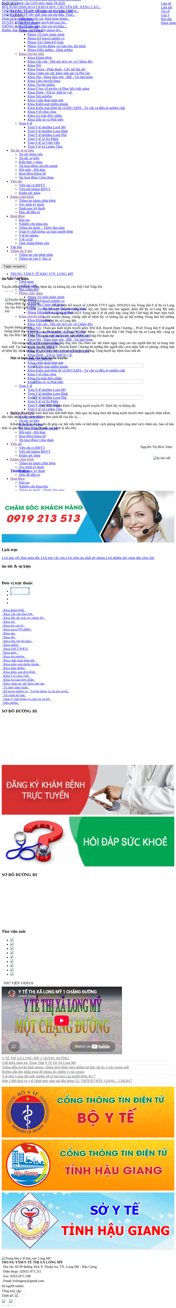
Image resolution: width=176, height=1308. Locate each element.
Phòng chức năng (31, 30)
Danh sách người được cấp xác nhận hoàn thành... (36, 5)
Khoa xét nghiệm (14, 656)
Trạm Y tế (25, 123)
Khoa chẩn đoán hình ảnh (19, 660)
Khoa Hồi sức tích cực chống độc (24, 618)
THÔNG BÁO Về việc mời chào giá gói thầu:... (34, 13)
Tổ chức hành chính (15, 687)
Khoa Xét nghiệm (39, 96)
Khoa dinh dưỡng (14, 668)
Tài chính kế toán (14, 695)
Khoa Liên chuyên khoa (43, 81)
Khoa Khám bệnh (39, 57)
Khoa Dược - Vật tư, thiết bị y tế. (50, 92)
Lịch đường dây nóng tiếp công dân (129, 558)
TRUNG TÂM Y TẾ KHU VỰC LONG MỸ (41, 274)
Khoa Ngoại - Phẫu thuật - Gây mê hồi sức (56, 69)
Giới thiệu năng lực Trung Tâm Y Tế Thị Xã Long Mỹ (39, 1063)
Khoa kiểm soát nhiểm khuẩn (21, 664)
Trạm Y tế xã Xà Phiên (42, 139)
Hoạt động (17, 216)
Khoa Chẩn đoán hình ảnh (45, 100)
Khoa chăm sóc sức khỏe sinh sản (24, 683)
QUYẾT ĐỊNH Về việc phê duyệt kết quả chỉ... (34, 9)
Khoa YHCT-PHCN (15, 648)
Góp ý (165, 15)
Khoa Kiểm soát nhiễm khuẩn (47, 104)
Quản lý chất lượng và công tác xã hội (27, 699)
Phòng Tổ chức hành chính (45, 34)
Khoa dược (10, 652)
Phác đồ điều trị (29, 212)
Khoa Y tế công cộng (41, 112)
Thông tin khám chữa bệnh (37, 200)
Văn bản (16, 247)
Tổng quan (26, 281)
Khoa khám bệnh (14, 610)
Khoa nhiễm (11, 645)
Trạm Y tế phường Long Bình (47, 131)
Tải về (165, 11)
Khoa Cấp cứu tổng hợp (18, 614)
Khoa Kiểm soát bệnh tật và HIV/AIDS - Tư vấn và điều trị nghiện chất (76, 108)
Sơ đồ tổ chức (28, 23)
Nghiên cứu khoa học (33, 224)
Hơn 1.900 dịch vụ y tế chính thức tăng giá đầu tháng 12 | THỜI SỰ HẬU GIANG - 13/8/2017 (67, 1081)
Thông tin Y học (21, 251)
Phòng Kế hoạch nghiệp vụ (46, 38)
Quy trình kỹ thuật (31, 204)
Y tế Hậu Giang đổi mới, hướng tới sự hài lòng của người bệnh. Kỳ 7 (49, 1076)
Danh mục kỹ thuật (32, 208)
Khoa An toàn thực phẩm (44, 115)
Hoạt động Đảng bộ (32, 173)
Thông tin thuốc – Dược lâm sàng (42, 227)
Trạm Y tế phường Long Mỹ (46, 127)
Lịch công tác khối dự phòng (85, 558)
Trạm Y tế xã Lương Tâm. (45, 146)
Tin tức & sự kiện (22, 150)
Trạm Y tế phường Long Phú (47, 135)
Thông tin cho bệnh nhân (36, 255)
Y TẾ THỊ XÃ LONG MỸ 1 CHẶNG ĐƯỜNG (35, 1058)
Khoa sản (9, 633)
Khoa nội (9, 621)
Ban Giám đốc (29, 27)
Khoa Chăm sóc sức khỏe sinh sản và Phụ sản (58, 73)
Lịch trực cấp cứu (52, 558)
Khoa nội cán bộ (13, 625)
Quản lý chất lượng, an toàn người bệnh (46, 231)
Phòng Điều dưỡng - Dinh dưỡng (50, 50)
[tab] (92, 471)
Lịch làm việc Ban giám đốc (21, 558)
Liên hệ (166, 3)
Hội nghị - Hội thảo (32, 170)
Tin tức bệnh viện (31, 154)
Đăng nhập (168, 23)
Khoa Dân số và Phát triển (45, 119)
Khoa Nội (34, 65)
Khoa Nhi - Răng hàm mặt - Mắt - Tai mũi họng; (60, 77)
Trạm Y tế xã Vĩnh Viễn (43, 142)
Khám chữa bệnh (22, 197)
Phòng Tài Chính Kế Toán (45, 42)
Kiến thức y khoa (30, 162)
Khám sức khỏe (29, 193)
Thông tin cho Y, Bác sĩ (35, 258)
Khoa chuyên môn (31, 54)
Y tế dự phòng (28, 235)
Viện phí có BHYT (32, 185)
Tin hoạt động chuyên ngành (38, 166)
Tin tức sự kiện (29, 158)
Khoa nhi (9, 637)
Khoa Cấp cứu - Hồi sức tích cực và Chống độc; (60, 61)
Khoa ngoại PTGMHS (17, 629)
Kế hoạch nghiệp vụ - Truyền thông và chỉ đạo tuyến (36, 691)
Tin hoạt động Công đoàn (36, 177)
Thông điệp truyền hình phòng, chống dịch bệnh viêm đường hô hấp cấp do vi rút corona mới (65, 1067)
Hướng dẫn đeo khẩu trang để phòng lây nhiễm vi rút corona (43, 1072)
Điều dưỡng (11, 703)
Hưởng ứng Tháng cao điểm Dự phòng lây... (32, 17)
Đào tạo (24, 220)
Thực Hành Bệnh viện (34, 243)
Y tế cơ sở (25, 239)
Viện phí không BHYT (34, 189)
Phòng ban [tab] (22, 603)
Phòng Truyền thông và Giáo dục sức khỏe (56, 46)
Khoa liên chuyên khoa (17, 641)
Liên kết (166, 7)
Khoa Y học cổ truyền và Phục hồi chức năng (58, 88)
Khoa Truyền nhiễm (41, 85)
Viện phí (16, 181)
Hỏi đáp (166, 19)
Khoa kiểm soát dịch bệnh (19, 672)
